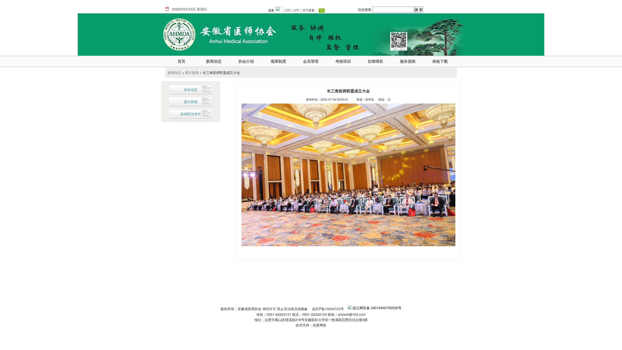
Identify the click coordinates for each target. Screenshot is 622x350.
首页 (181, 61)
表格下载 (440, 61)
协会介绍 (246, 61)
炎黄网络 (319, 325)
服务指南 (407, 61)
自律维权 (375, 61)
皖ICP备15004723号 (328, 308)
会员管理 (311, 61)
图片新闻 (192, 72)
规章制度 (278, 61)
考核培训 (343, 61)
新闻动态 (214, 61)
